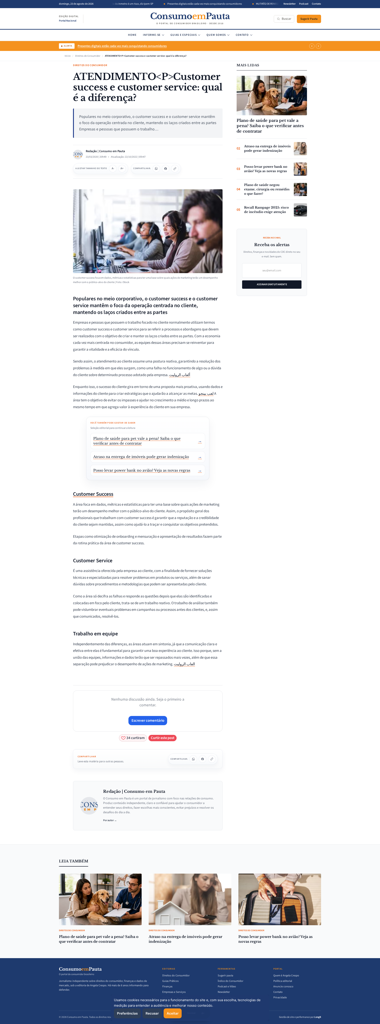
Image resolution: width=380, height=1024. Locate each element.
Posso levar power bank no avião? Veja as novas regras (265, 169)
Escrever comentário (148, 720)
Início (68, 56)
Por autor (110, 820)
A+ (122, 168)
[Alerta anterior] (311, 46)
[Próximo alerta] (318, 46)
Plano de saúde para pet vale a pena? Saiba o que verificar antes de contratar (270, 126)
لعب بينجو (206, 393)
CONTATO (242, 35)
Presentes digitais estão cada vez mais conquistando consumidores (190, 3)
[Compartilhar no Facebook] (165, 168)
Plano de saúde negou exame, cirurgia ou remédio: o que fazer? (267, 189)
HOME (132, 35)
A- (113, 168)
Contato (316, 4)
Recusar (152, 1013)
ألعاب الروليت (179, 375)
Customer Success (93, 494)
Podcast (303, 4)
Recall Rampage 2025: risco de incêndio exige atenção (266, 210)
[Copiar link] (175, 168)
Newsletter (289, 4)
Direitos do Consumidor (87, 56)
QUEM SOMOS (216, 35)
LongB (317, 1017)
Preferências (127, 1013)
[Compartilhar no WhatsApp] (156, 168)
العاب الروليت (184, 664)
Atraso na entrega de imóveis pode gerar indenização (267, 148)
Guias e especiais (183, 35)
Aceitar (173, 1013)
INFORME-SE (152, 35)
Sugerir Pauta (309, 19)
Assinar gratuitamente (272, 284)
